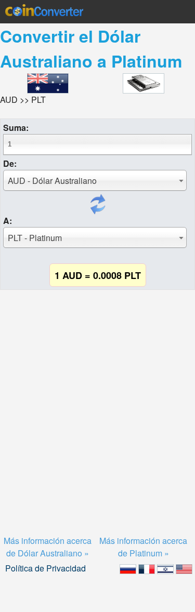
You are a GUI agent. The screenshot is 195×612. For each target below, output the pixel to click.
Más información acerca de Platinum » (143, 547)
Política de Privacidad (45, 568)
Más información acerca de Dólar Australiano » (48, 547)
